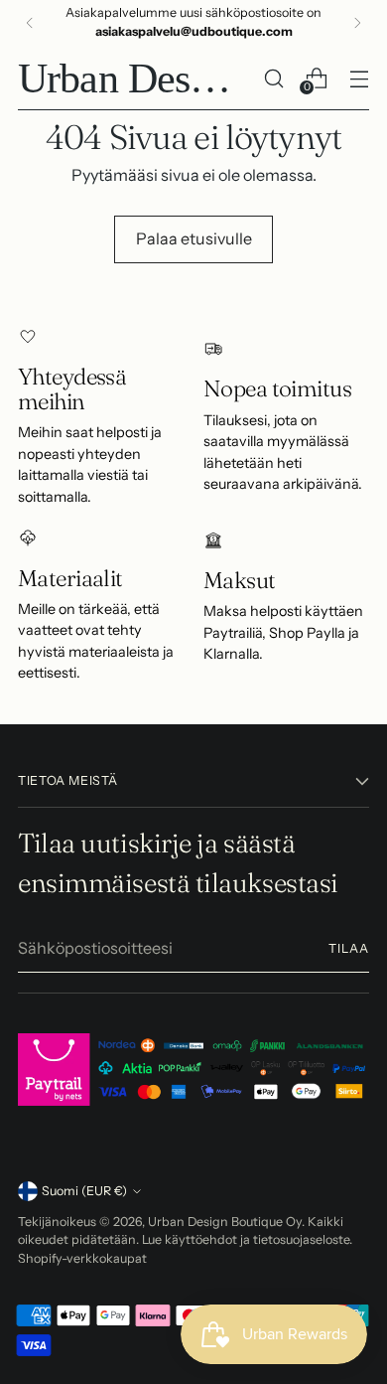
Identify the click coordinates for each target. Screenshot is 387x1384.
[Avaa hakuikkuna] (273, 78)
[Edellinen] (30, 23)
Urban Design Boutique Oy (225, 1221)
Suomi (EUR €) (84, 1190)
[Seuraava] (357, 23)
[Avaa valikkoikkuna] (358, 78)
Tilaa (348, 948)
